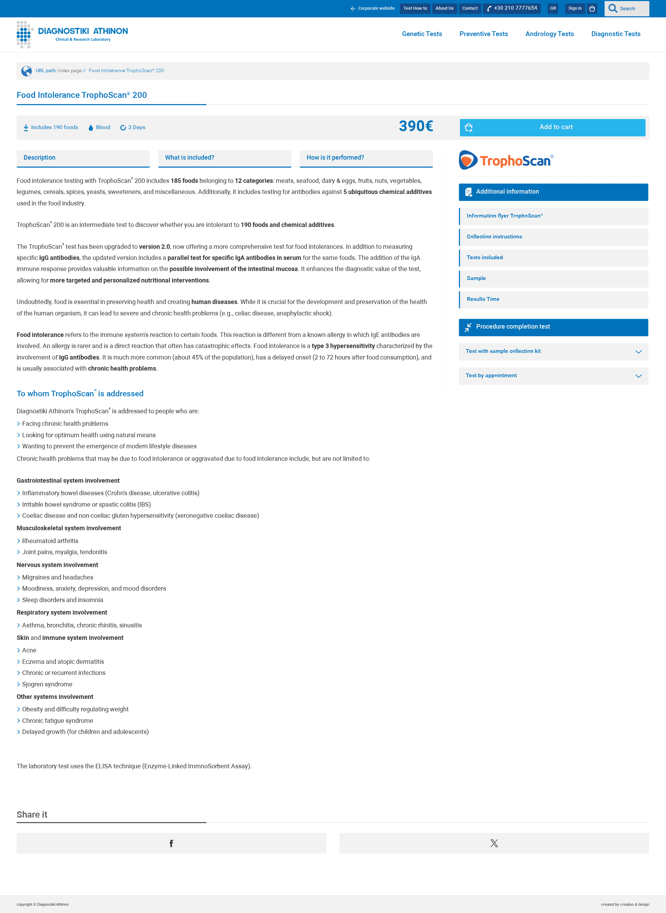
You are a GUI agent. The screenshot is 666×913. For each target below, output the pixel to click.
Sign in (575, 8)
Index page (70, 71)
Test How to (415, 8)
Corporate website (376, 8)
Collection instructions (494, 237)
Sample (476, 278)
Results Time (483, 299)
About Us (445, 8)
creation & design (634, 904)
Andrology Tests (550, 34)
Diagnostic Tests (616, 34)
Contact (470, 8)
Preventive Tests (484, 34)
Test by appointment (491, 376)
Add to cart (556, 127)
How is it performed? (335, 158)
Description (40, 158)
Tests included (485, 258)
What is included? (189, 158)
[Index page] (72, 35)
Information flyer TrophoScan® (505, 216)
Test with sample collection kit (503, 351)
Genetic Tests (422, 34)
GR (553, 8)
